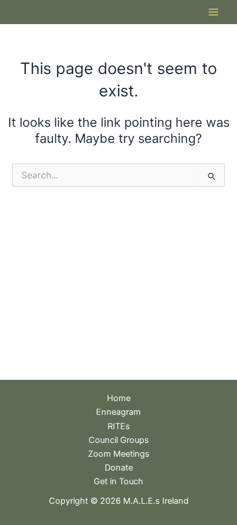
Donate (119, 467)
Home (119, 398)
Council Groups (119, 440)
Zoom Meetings (119, 454)
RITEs (119, 426)
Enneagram (118, 412)
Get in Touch (118, 481)
